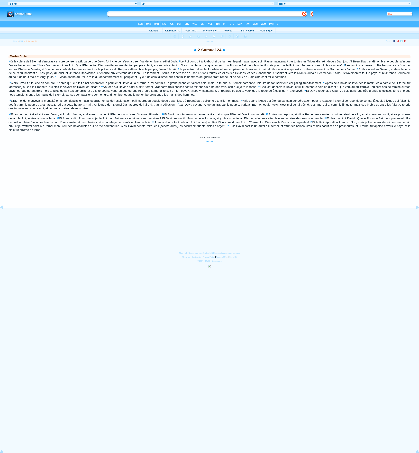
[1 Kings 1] (415, 214)
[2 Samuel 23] (4, 214)
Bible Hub (209, 142)
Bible (15, 41)
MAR (21, 41)
